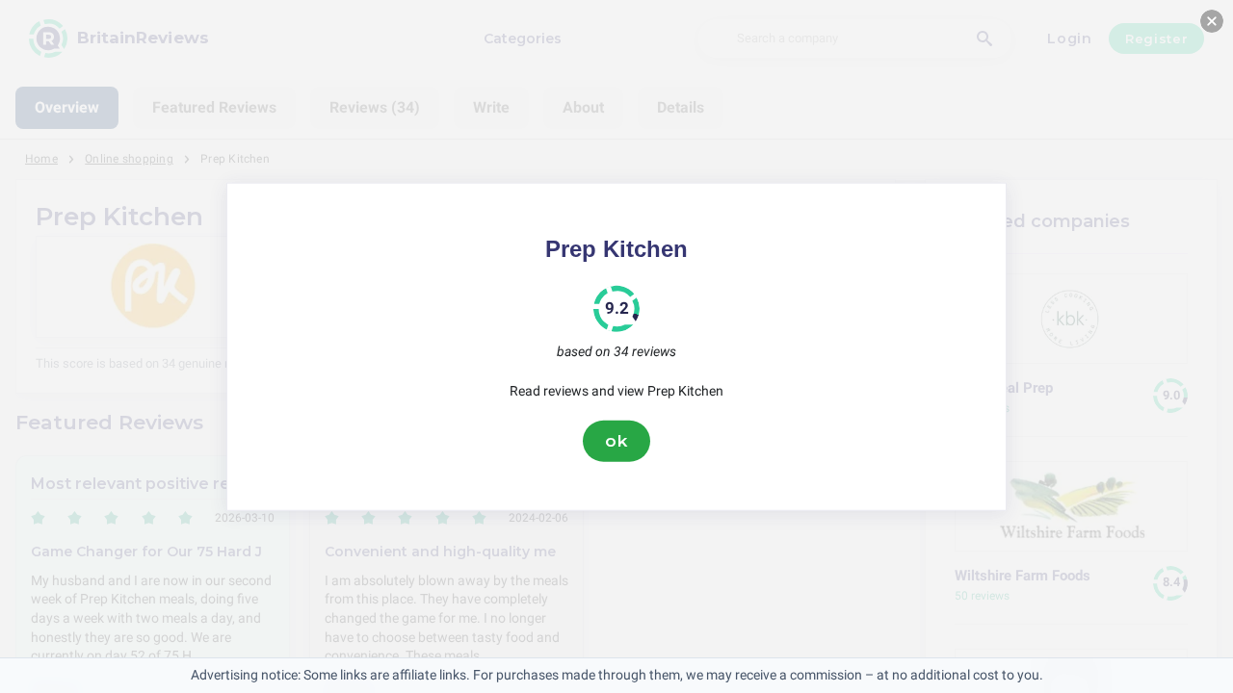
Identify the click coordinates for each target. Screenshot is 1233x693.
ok (616, 440)
